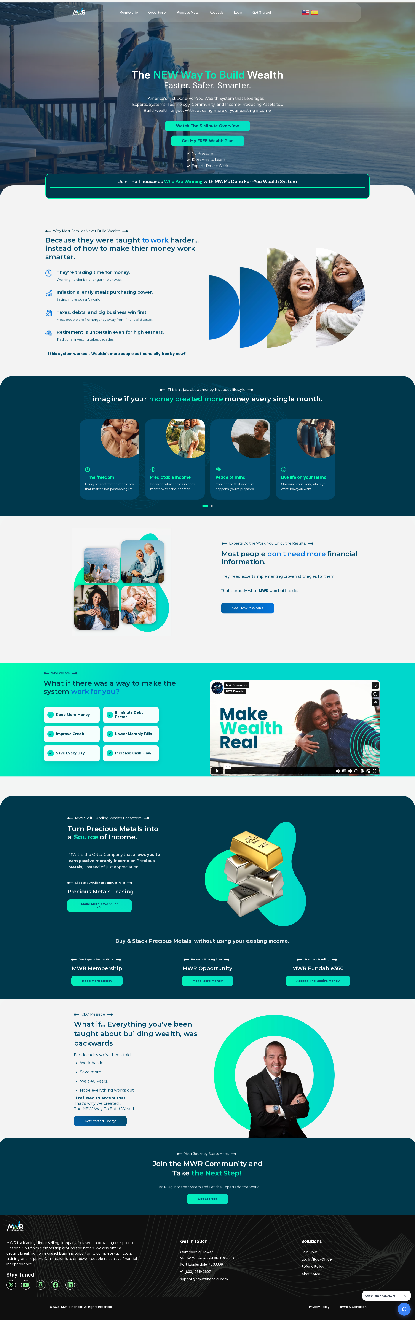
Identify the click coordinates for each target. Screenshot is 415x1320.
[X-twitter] (11, 1285)
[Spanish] (315, 12)
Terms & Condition (352, 1307)
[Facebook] (55, 1285)
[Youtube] (25, 1285)
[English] (306, 12)
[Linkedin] (70, 1285)
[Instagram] (40, 1285)
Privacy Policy (319, 1307)
